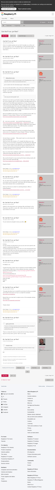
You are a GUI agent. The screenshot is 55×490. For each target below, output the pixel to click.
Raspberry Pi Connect (33, 439)
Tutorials (3, 441)
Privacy (29, 428)
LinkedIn (5, 409)
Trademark (30, 400)
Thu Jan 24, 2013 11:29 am (8, 289)
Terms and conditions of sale (35, 425)
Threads (5, 399)
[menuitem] (50, 22)
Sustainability (31, 412)
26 (42, 242)
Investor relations (32, 396)
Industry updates (5, 452)
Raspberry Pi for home (6, 439)
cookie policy (26, 4)
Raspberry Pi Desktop (33, 441)
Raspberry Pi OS (32, 445)
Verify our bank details (33, 432)
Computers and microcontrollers (9, 469)
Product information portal (34, 454)
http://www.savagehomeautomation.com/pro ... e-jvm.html (16, 189)
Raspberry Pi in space (6, 456)
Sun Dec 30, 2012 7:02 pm (8, 58)
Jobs (29, 407)
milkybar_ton (41, 240)
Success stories (5, 463)
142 (42, 43)
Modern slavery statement (34, 414)
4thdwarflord (41, 41)
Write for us (30, 484)
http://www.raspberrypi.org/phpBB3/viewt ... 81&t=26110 (16, 122)
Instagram (5, 407)
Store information (32, 471)
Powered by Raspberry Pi (7, 459)
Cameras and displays (6, 472)
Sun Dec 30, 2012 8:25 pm (8, 73)
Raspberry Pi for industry (7, 447)
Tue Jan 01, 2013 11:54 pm (8, 219)
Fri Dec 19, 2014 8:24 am (8, 341)
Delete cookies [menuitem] (42, 386)
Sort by (31, 367)
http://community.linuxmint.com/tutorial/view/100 (14, 275)
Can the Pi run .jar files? (9, 31)
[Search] (22, 22)
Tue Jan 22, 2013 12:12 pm (8, 241)
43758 (43, 349)
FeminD (40, 317)
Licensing (30, 423)
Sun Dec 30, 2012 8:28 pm (8, 178)
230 (42, 79)
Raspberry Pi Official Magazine (35, 480)
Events (29, 465)
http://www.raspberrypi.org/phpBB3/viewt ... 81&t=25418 (16, 161)
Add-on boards (5, 474)
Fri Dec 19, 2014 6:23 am (8, 319)
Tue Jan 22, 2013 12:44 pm (8, 262)
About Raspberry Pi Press (34, 477)
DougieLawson (42, 347)
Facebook (5, 412)
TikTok (4, 401)
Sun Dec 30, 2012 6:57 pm (8, 42)
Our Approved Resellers (34, 405)
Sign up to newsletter (8, 394)
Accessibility (31, 410)
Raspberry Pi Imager (33, 443)
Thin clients (4, 454)
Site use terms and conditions (35, 416)
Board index (3, 386)
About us (30, 403)
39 (42, 262)
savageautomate (42, 77)
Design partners (5, 461)
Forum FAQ (4, 18)
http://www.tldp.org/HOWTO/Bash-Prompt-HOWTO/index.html (17, 276)
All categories (31, 452)
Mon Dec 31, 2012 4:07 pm (8, 204)
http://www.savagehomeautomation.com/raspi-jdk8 (15, 133)
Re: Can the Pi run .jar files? (11, 56)
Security (30, 430)
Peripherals (4, 481)
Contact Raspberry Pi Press (34, 487)
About (12, 18)
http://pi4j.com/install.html (9, 294)
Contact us (30, 398)
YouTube (5, 404)
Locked (5, 35)
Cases (2, 479)
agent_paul (41, 56)
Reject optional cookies (24, 9)
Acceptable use (31, 419)
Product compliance (6, 449)
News (29, 394)
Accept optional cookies (8, 9)
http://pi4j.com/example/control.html (11, 300)
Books (29, 482)
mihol (40, 260)
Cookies (30, 421)
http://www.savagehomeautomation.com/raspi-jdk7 (15, 116)
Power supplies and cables (8, 476)
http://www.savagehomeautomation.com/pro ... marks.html (16, 155)
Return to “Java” (6, 379)
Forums (29, 463)
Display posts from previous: (11, 367)
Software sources (32, 456)
